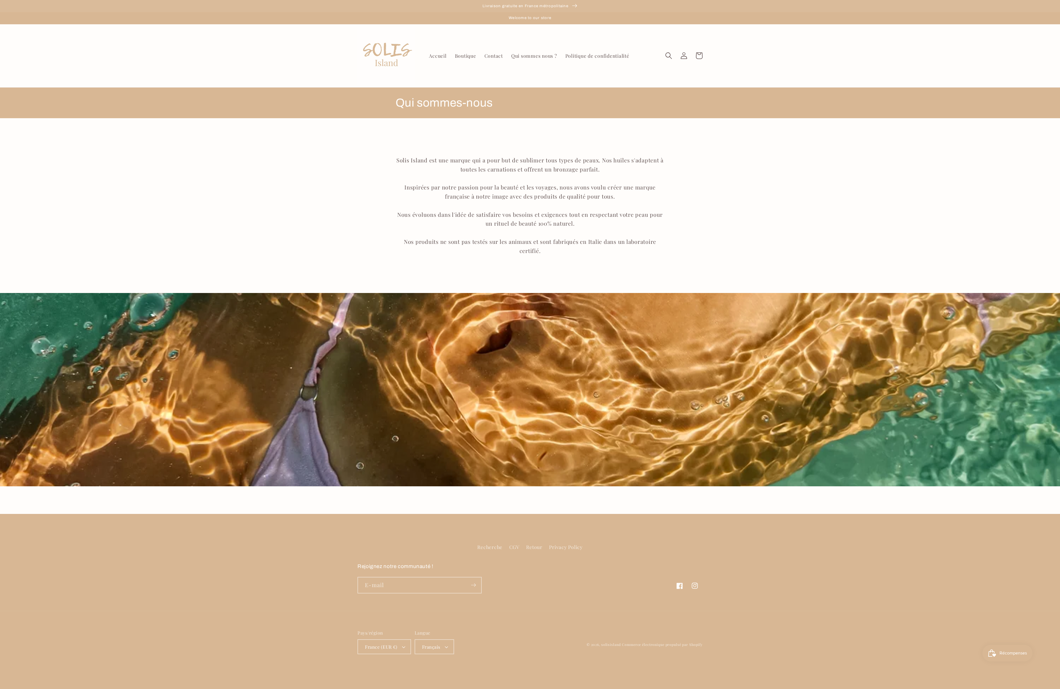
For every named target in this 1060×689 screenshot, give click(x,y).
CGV (514, 547)
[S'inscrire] (473, 585)
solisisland (611, 644)
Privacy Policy (566, 547)
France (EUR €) (381, 647)
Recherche (489, 547)
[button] (668, 55)
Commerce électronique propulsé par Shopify (662, 644)
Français (431, 647)
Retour (534, 547)
